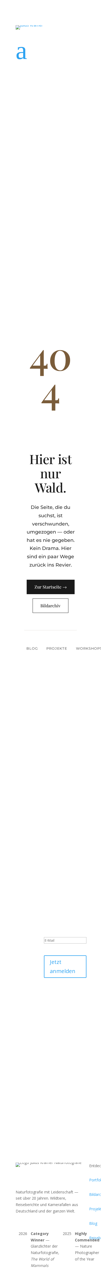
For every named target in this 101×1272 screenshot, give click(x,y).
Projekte (56, 648)
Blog (32, 648)
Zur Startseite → (50, 587)
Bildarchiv (50, 605)
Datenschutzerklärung (63, 1001)
